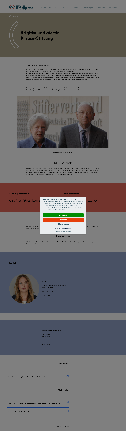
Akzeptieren (63, 215)
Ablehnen (63, 220)
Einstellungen (63, 224)
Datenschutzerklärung (66, 231)
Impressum (57, 231)
